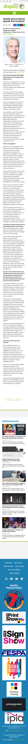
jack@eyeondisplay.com (16, 731)
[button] (14, 25)
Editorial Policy (8, 566)
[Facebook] (4, 1)
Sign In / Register (14, 573)
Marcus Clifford (8, 34)
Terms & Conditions (14, 570)
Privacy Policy (19, 566)
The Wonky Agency (19, 740)
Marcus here (20, 72)
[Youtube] (7, 1)
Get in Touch (18, 563)
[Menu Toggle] (14, 13)
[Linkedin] (10, 1)
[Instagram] (1, 1)
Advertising (8, 563)
